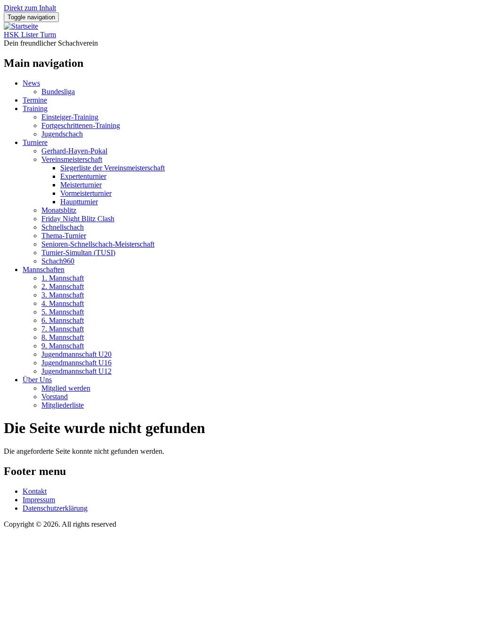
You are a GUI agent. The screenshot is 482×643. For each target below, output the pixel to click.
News (31, 83)
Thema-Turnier (63, 236)
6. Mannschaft (62, 320)
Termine (35, 100)
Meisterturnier (81, 185)
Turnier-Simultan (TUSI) (78, 253)
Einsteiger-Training (69, 117)
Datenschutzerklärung (55, 508)
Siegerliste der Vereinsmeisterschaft (112, 168)
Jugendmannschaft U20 (76, 354)
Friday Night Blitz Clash (77, 219)
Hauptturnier (79, 202)
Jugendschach (62, 134)
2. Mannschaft (62, 286)
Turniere (35, 142)
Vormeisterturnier (86, 193)
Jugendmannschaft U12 (76, 371)
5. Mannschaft (62, 312)
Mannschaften (43, 269)
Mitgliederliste (62, 405)
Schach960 (57, 261)
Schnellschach (62, 227)
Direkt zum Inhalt (30, 8)
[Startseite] (21, 26)
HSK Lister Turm (30, 35)
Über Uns (37, 380)
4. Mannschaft (62, 303)
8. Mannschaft (62, 337)
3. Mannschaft (62, 295)
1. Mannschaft (62, 278)
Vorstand (54, 397)
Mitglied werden (65, 388)
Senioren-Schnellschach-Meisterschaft (97, 244)
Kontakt (35, 491)
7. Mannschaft (62, 329)
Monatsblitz (58, 210)
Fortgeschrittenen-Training (80, 125)
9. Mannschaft (62, 346)
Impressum (39, 500)
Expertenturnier (83, 176)
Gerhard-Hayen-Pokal (74, 151)
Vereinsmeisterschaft (71, 159)
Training (35, 108)
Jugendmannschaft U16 (76, 363)
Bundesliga (58, 92)
